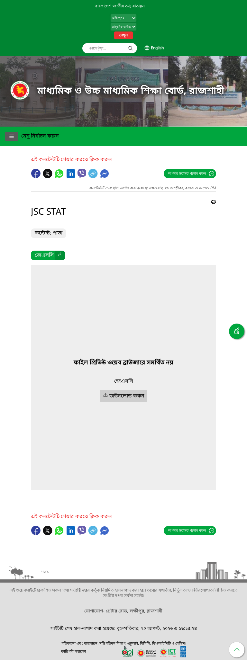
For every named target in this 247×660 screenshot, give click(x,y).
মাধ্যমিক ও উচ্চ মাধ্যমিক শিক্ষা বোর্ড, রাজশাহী (130, 91)
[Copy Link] (93, 176)
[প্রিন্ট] (213, 202)
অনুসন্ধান (130, 48)
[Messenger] (104, 176)
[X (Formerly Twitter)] (48, 176)
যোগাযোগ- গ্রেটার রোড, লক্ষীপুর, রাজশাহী (123, 611)
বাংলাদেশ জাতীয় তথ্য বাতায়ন (120, 6)
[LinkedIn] (71, 176)
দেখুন (123, 35)
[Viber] (82, 173)
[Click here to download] (60, 255)
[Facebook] (36, 176)
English (157, 48)
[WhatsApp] (60, 176)
